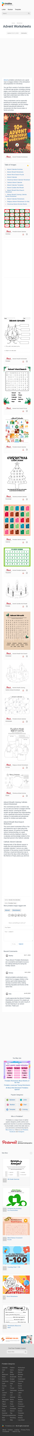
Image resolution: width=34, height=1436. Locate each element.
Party (11, 1404)
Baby (11, 1372)
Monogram (5, 1399)
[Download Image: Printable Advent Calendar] (27, 450)
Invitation (21, 1390)
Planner (4, 1406)
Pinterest (25, 1130)
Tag (11, 1413)
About (4, 1430)
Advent (6, 80)
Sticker (20, 1411)
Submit (21, 944)
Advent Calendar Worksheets (15, 199)
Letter (4, 9)
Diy (11, 1386)
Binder (12, 1374)
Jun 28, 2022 (27, 993)
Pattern (12, 1368)
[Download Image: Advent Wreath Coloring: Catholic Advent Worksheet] (27, 690)
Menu (19, 1397)
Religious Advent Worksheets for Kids (18, 201)
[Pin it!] (9, 157)
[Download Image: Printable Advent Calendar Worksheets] (27, 722)
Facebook (12, 1132)
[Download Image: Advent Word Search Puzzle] (27, 411)
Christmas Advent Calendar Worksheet (18, 180)
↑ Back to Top (15, 1431)
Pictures (20, 1404)
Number (10, 9)
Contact (10, 1430)
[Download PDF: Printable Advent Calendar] (23, 450)
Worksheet (21, 1368)
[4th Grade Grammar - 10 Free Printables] (16, 1158)
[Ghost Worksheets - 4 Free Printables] (16, 1275)
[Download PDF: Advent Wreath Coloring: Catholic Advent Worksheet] (23, 690)
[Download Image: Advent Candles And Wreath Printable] (27, 606)
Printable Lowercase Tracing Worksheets (17, 1085)
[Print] (15, 916)
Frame (20, 1388)
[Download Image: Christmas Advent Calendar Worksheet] (27, 499)
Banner (20, 1372)
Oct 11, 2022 (27, 955)
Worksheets (16, 910)
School (20, 1408)
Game (12, 1370)
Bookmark (13, 1377)
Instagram (21, 1132)
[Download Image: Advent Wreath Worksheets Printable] (27, 361)
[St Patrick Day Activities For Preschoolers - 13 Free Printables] (16, 1187)
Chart (3, 1420)
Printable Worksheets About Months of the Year (17, 1081)
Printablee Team (12, 903)
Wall (3, 1418)
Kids (11, 1393)
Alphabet (21, 1370)
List (11, 1395)
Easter (20, 1386)
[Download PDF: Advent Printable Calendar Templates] (23, 573)
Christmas (5, 1381)
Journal (4, 1393)
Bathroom (5, 1374)
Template (18, 9)
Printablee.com (9, 1426)
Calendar (5, 1368)
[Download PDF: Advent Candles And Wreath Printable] (23, 606)
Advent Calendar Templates (15, 185)
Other (11, 1402)
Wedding (13, 1418)
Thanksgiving (6, 1415)
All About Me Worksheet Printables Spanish (17, 1088)
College (12, 1381)
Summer (4, 1413)
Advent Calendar (12, 177)
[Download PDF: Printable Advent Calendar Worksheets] (23, 722)
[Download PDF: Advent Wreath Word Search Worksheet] (23, 656)
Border (20, 1377)
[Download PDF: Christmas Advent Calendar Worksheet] (23, 499)
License (16, 1430)
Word (3, 1379)
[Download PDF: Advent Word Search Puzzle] (23, 411)
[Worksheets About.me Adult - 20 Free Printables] (16, 1305)
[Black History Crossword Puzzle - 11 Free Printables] (16, 1217)
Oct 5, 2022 (27, 972)
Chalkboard (21, 1379)
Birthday (20, 1374)
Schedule (13, 1408)
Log (19, 1395)
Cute (11, 1383)
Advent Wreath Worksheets (15, 172)
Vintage (20, 1415)
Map (11, 1420)
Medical (12, 1397)
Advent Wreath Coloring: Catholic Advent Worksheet (16, 195)
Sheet (4, 1411)
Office (4, 1402)
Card (3, 1370)
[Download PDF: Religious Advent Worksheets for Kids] (23, 768)
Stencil (12, 1411)
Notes (12, 1399)
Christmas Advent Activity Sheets (17, 204)
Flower (12, 1388)
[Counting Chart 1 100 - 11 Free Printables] (16, 1246)
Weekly (20, 1418)
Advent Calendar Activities (15, 169)
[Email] (12, 916)
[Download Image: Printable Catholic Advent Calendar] (27, 542)
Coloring (20, 1381)
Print (3, 1408)
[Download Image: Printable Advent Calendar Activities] (27, 234)
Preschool (21, 1406)
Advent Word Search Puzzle (15, 174)
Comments (24, 33)
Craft (3, 1383)
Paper (4, 1404)
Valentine (13, 1415)
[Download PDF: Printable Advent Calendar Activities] (23, 234)
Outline (20, 1402)
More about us (10, 1130)
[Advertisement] (17, 57)
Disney (4, 1386)
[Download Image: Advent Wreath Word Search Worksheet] (27, 656)
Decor (20, 1383)
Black (3, 1377)
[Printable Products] (17, 1343)
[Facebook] (9, 916)
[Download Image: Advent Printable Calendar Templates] (27, 573)
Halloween (13, 1390)
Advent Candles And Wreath (15, 187)
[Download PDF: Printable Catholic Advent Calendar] (23, 542)
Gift (3, 1390)
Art (3, 1372)
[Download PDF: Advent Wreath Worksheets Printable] (23, 361)
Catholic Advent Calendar (14, 182)
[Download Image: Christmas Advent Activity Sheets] (27, 796)
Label (19, 1393)
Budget (12, 1379)
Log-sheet (21, 1420)
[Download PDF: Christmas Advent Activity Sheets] (23, 796)
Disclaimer (5, 1431)
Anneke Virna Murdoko (14, 900)
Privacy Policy (25, 1430)
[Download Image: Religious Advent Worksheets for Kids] (27, 768)
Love (3, 1397)
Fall (3, 1388)
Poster (12, 1406)
